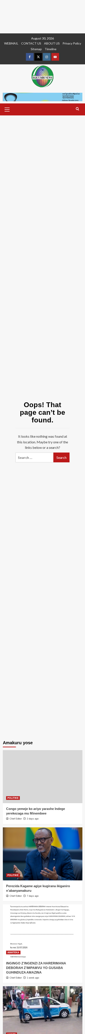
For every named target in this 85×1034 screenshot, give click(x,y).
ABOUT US (52, 43)
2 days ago (33, 818)
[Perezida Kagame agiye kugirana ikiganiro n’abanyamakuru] (42, 853)
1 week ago (33, 977)
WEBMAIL (11, 43)
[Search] (77, 109)
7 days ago (33, 896)
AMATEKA (13, 952)
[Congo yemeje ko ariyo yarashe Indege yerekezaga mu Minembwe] (42, 776)
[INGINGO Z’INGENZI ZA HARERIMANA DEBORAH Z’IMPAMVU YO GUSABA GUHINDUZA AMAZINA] (42, 930)
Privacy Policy (72, 43)
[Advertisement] (42, 16)
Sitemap (36, 49)
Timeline (50, 49)
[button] (7, 108)
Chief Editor (16, 818)
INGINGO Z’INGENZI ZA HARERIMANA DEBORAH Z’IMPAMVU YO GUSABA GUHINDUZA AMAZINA (36, 967)
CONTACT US (31, 43)
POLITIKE (13, 798)
